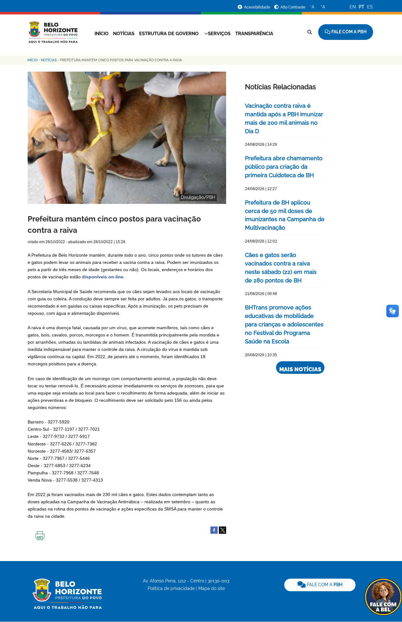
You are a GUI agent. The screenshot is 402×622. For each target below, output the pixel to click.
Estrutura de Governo (168, 33)
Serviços (219, 33)
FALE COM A (324, 584)
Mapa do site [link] (211, 588)
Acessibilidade (257, 7)
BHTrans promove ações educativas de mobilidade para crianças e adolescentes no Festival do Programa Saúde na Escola (284, 324)
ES (370, 6)
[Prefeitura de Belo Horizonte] (53, 28)
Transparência (254, 33)
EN (353, 6)
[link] (320, 585)
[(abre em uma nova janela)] (222, 529)
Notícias (123, 33)
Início (101, 33)
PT (361, 6)
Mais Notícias (300, 369)
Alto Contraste (292, 7)
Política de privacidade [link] (171, 588)
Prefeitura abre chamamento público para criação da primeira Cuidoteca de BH (284, 166)
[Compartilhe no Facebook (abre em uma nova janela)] (214, 529)
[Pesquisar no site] (309, 32)
